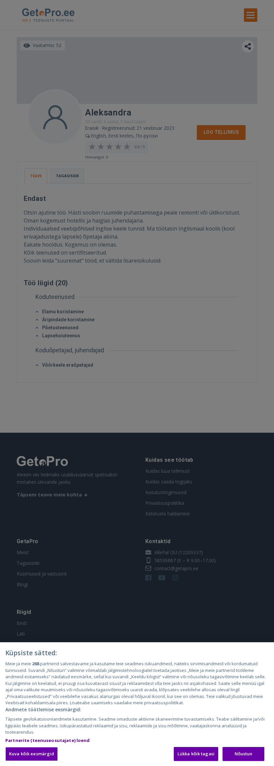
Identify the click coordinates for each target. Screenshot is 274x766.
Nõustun (244, 754)
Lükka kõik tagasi (196, 754)
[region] (137, 704)
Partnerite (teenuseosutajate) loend (47, 740)
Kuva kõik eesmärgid (31, 754)
